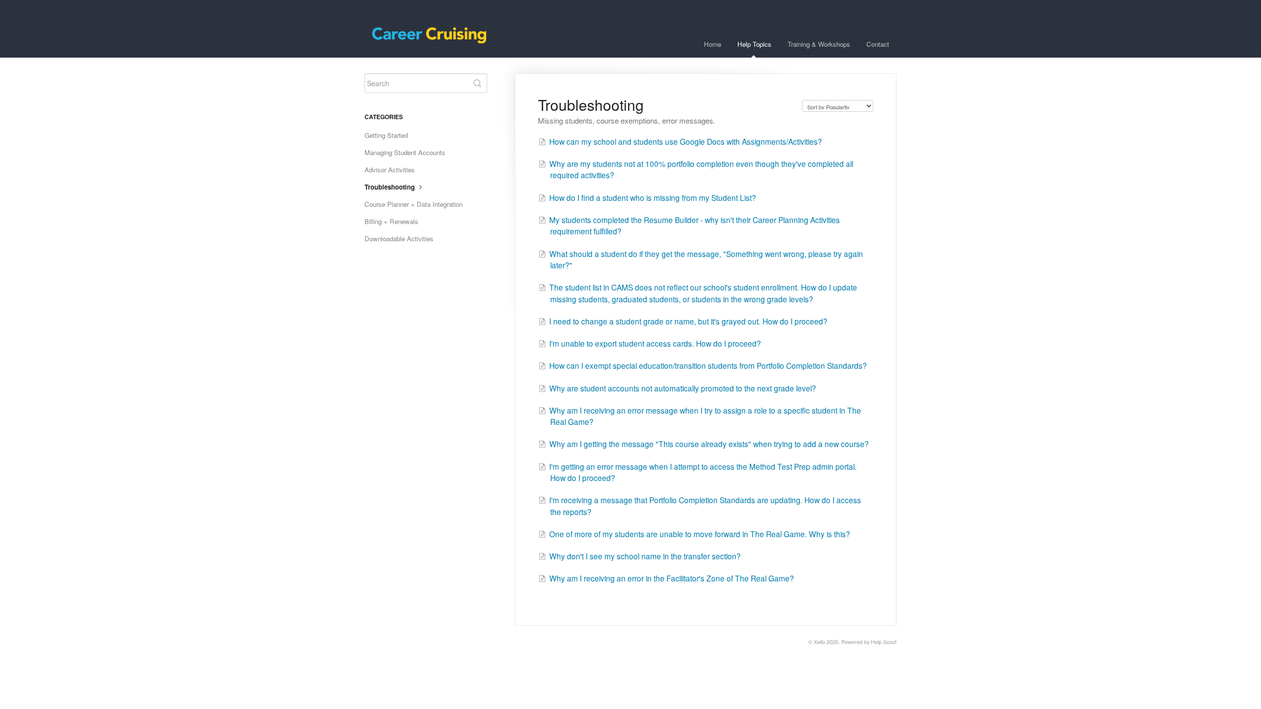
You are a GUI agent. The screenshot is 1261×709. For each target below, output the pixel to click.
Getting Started (386, 135)
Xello (819, 641)
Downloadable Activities (399, 238)
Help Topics (754, 44)
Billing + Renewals (391, 221)
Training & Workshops (819, 44)
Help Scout (883, 641)
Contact (877, 44)
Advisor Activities (390, 169)
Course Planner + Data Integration (414, 204)
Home (712, 44)
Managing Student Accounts (405, 152)
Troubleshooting (391, 187)
